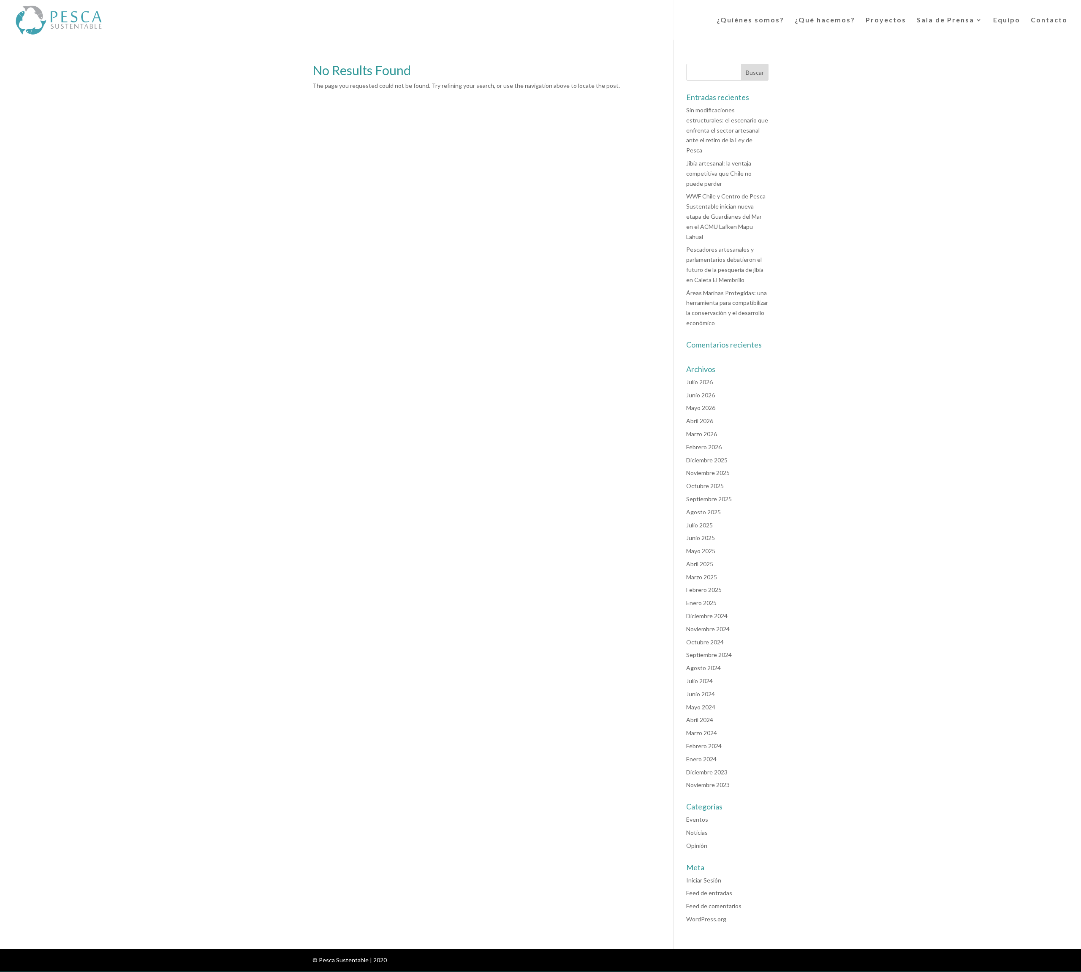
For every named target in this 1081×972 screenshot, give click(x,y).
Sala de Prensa (945, 20)
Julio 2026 (699, 382)
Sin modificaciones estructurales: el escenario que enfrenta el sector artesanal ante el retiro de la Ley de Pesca (727, 130)
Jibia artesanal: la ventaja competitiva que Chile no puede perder (719, 173)
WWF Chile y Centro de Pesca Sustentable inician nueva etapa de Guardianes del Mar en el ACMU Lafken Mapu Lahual (726, 216)
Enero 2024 (701, 759)
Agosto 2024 (703, 667)
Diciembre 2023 (707, 772)
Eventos (697, 819)
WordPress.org (706, 919)
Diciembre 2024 (707, 615)
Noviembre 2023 (708, 784)
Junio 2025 (700, 537)
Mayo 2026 (700, 407)
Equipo (1006, 20)
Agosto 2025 (703, 512)
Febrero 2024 (704, 745)
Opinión (696, 845)
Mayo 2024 (700, 707)
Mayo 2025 (700, 550)
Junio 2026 (700, 395)
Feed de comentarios (713, 906)
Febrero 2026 (704, 447)
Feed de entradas (709, 892)
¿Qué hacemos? (825, 20)
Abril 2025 (699, 563)
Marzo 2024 (701, 732)
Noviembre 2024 (708, 629)
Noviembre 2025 (708, 472)
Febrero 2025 (704, 589)
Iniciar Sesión (703, 880)
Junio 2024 (700, 694)
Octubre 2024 (705, 642)
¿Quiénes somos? (750, 20)
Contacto (1049, 20)
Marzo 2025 (701, 577)
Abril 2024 (699, 719)
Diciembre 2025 (707, 460)
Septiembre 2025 (709, 498)
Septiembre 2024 (709, 654)
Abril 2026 (699, 420)
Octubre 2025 (705, 485)
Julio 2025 (699, 525)
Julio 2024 (699, 680)
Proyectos (886, 20)
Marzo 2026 (701, 433)
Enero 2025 (701, 602)
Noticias (697, 832)
